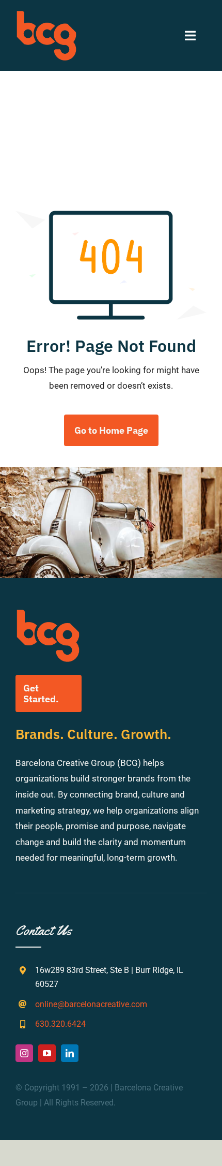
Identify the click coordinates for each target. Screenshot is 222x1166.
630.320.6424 (60, 1024)
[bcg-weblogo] (46, 14)
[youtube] (47, 1053)
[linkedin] (69, 1053)
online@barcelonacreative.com (91, 1004)
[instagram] (24, 1053)
